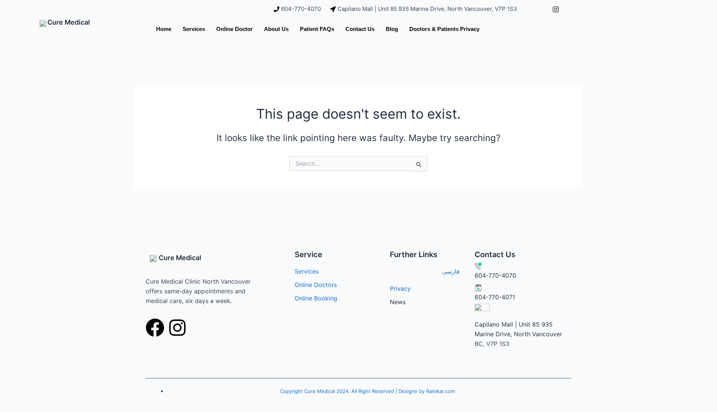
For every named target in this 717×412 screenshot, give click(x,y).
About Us (276, 29)
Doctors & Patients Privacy (444, 29)
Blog (392, 29)
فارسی (451, 271)
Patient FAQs (317, 29)
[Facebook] (538, 9)
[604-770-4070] (298, 9)
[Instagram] (555, 9)
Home (163, 29)
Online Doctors (316, 284)
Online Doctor (234, 29)
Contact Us (360, 29)
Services (194, 29)
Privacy (400, 288)
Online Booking (316, 298)
